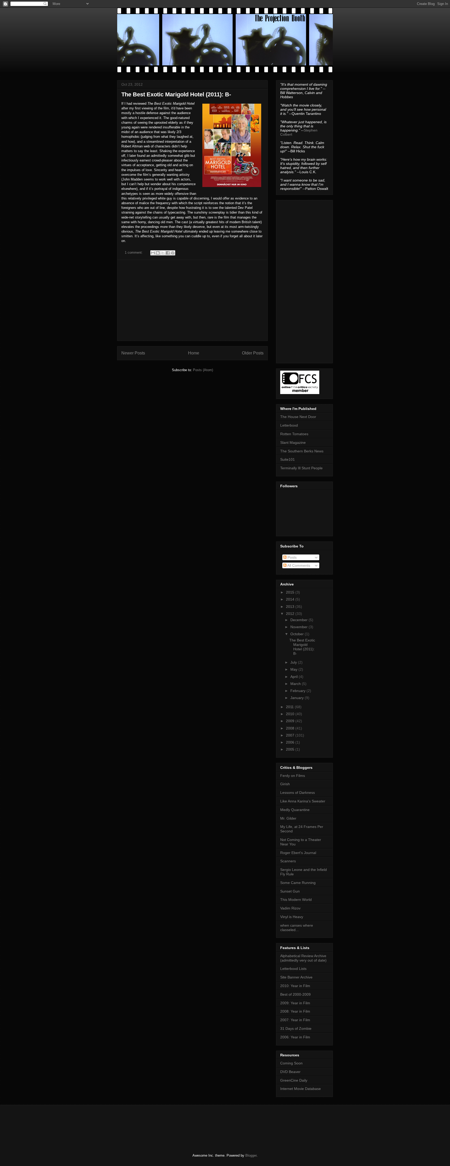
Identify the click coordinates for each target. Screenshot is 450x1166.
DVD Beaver (290, 1072)
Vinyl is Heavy (291, 917)
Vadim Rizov (290, 908)
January (297, 698)
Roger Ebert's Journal (298, 853)
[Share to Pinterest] (172, 252)
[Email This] (152, 252)
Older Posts (253, 353)
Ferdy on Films (292, 776)
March (296, 684)
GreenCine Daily (293, 1080)
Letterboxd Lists (293, 969)
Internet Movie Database (300, 1089)
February (298, 691)
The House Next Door (298, 417)
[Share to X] (162, 252)
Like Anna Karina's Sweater (302, 801)
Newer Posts (133, 353)
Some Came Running (298, 883)
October (297, 634)
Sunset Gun (290, 891)
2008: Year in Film (295, 1011)
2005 (290, 749)
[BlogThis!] (157, 252)
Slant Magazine (293, 442)
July (294, 662)
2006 (290, 742)
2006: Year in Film (295, 1037)
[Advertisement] (192, 300)
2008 (290, 728)
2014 (290, 599)
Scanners (288, 861)
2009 (290, 721)
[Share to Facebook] (167, 252)
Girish (285, 784)
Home (193, 353)
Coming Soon (291, 1063)
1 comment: (134, 252)
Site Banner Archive (296, 977)
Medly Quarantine (295, 810)
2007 (290, 735)
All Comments (298, 565)
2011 (290, 707)
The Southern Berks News (301, 451)
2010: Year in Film (295, 986)
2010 (290, 714)
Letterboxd (289, 425)
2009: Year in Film (295, 1003)
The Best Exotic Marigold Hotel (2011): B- (176, 94)
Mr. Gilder (288, 818)
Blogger (251, 1155)
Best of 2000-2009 (295, 994)
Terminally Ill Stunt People (301, 468)
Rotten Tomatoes (294, 434)
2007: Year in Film (295, 1020)
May (294, 669)
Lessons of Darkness (297, 792)
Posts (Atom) (203, 370)
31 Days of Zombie (295, 1028)
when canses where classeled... (296, 927)
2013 (290, 606)
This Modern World (296, 899)
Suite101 (287, 459)
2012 (290, 614)
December (299, 620)
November (299, 627)
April (294, 677)
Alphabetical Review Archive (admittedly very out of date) (303, 958)
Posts (291, 557)
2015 (290, 592)
